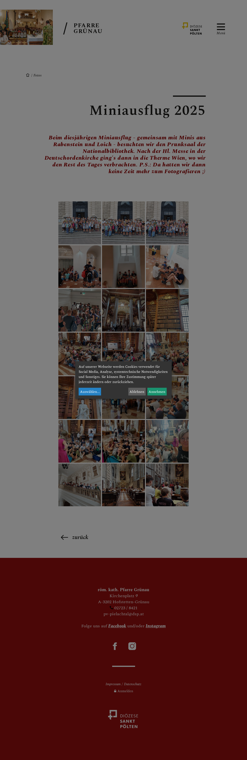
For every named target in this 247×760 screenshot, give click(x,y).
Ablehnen (137, 391)
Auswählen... (90, 391)
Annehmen (157, 391)
